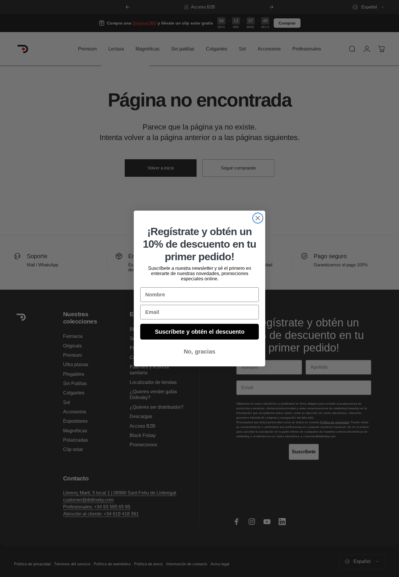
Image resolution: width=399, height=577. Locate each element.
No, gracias (199, 351)
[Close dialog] (258, 218)
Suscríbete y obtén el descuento (199, 331)
